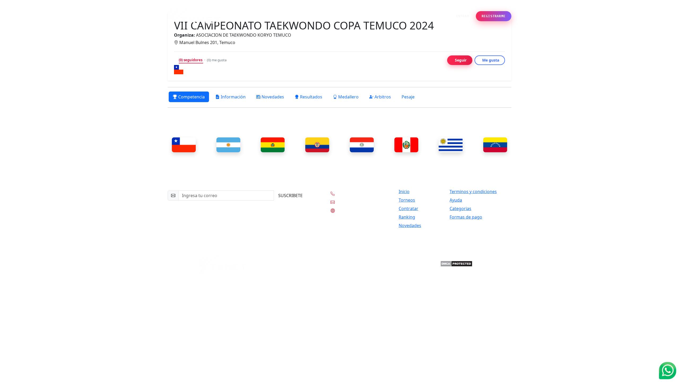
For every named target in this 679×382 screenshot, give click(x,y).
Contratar (408, 208)
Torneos (407, 200)
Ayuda (456, 200)
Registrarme (494, 16)
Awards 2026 (374, 16)
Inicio (281, 16)
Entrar (462, 16)
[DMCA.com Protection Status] (456, 263)
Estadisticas (345, 16)
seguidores (191, 60)
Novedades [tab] (272, 97)
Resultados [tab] (310, 97)
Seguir (461, 60)
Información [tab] (233, 97)
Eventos (299, 16)
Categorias (460, 208)
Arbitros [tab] (382, 97)
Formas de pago (466, 217)
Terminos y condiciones (473, 191)
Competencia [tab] (191, 97)
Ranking (407, 217)
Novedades (402, 16)
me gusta (217, 60)
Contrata (320, 16)
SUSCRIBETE (290, 195)
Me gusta (490, 60)
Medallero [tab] (348, 97)
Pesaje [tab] (408, 97)
